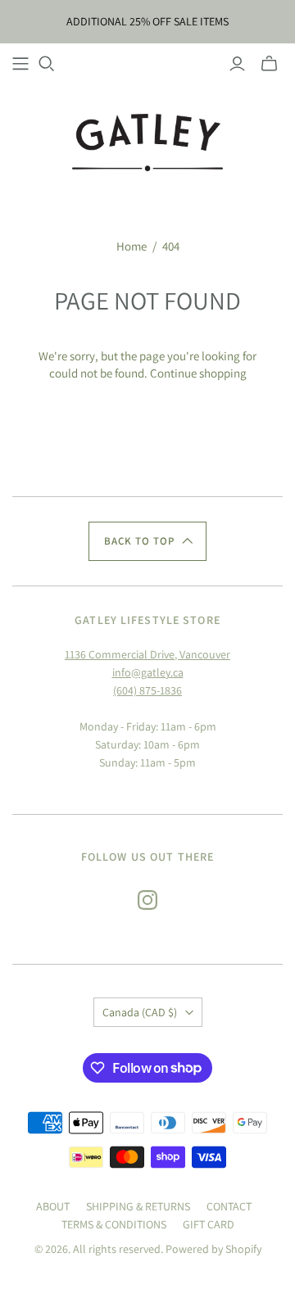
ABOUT (53, 1206)
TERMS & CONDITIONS (113, 1224)
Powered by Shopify (213, 1248)
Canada (139, 1012)
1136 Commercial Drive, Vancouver (147, 654)
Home (131, 246)
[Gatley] (148, 141)
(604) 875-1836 (147, 690)
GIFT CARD (208, 1224)
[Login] (237, 64)
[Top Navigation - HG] (20, 64)
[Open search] (47, 64)
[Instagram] (147, 900)
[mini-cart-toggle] (269, 64)
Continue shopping (198, 373)
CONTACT (229, 1206)
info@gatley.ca (148, 672)
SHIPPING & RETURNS (138, 1206)
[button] (147, 541)
